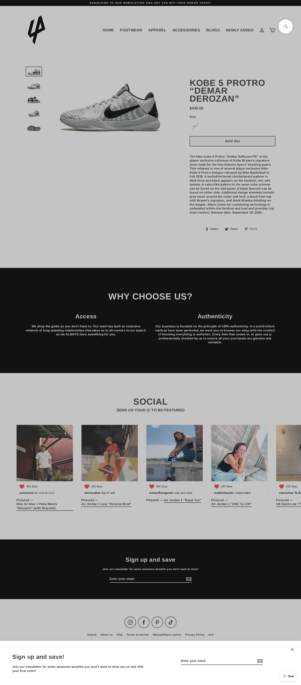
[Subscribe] (259, 661)
